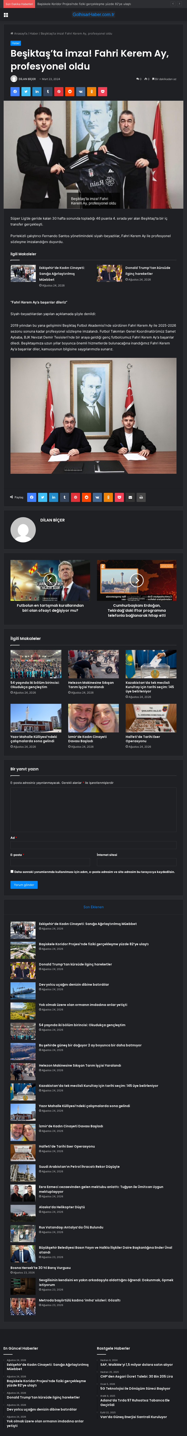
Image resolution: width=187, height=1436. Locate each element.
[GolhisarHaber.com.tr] (93, 14)
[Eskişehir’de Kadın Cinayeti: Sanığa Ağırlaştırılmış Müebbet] (23, 273)
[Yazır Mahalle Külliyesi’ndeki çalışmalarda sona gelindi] (35, 718)
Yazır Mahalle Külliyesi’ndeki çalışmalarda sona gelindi (33, 738)
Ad (13, 838)
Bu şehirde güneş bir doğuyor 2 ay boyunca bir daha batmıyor (90, 1045)
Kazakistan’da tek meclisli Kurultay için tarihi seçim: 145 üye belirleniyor (150, 687)
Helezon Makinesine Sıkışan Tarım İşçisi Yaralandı (91, 684)
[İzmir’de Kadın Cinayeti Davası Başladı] (93, 718)
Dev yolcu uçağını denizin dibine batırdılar (74, 984)
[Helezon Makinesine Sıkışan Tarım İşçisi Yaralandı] (93, 664)
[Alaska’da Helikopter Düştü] (23, 1213)
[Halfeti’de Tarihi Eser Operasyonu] (151, 718)
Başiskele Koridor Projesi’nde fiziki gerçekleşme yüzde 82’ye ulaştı (94, 944)
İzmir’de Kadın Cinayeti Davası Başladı (87, 738)
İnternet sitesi (107, 855)
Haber (34, 33)
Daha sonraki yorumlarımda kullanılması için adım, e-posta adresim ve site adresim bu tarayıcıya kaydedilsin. (94, 872)
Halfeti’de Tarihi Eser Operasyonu (143, 738)
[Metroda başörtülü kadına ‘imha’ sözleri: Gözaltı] (23, 1306)
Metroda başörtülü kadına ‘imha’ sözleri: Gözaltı (79, 1300)
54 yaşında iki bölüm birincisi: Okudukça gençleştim (35, 684)
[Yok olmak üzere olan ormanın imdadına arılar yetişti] (23, 1011)
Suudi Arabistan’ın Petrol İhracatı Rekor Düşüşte (79, 1166)
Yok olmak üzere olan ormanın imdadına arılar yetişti (83, 1004)
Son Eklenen (93, 907)
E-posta (17, 855)
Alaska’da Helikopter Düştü (62, 1207)
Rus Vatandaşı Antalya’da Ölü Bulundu (71, 1227)
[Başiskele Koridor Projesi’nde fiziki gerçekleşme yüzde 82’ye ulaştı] (23, 950)
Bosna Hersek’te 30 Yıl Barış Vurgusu (40, 1268)
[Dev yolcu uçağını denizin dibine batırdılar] (23, 990)
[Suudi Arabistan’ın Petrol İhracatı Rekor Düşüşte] (23, 1172)
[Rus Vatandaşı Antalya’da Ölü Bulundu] (23, 1233)
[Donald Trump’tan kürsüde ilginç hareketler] (109, 273)
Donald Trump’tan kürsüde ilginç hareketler (67, 4)
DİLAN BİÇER (27, 79)
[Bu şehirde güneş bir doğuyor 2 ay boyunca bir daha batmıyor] (23, 1051)
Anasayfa (20, 33)
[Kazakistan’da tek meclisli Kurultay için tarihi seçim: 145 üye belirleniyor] (151, 664)
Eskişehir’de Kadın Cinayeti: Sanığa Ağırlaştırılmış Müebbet (62, 274)
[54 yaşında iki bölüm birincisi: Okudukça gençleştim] (35, 664)
